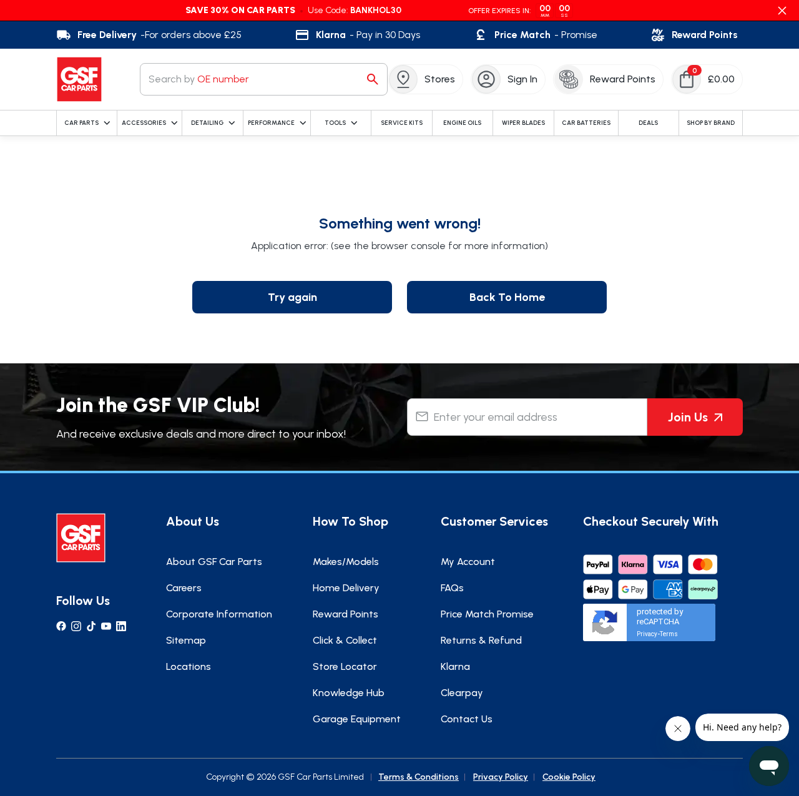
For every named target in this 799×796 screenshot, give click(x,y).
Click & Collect (345, 640)
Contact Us (467, 719)
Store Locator (345, 666)
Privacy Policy (500, 777)
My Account (468, 562)
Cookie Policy (569, 777)
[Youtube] (106, 626)
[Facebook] (61, 626)
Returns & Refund (481, 640)
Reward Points (345, 614)
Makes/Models (346, 562)
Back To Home (507, 297)
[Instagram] (76, 626)
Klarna (455, 666)
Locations (188, 666)
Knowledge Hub (349, 693)
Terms (669, 634)
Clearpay (462, 693)
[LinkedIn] (121, 626)
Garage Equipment (357, 719)
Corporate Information (219, 614)
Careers (184, 588)
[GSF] (79, 79)
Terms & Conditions (418, 777)
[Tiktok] (91, 626)
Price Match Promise (487, 614)
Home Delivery (346, 588)
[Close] (782, 10)
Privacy (647, 634)
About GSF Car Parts (214, 562)
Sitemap (186, 640)
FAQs (452, 588)
